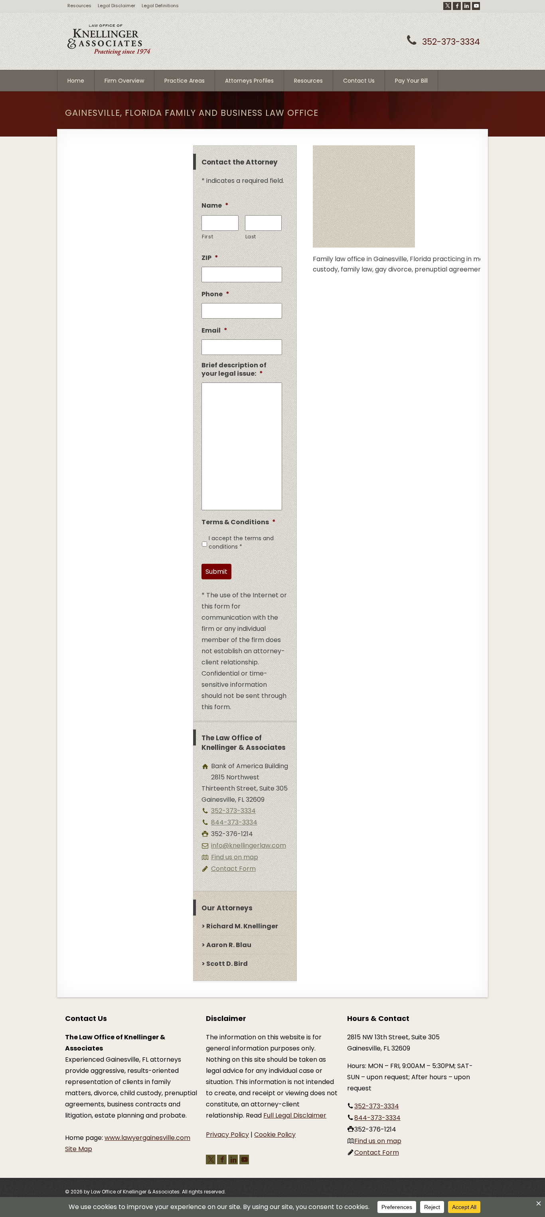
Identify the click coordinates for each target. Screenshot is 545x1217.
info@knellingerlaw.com (248, 845)
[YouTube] (476, 6)
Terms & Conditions (238, 522)
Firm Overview (124, 81)
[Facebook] (457, 6)
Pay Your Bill (411, 81)
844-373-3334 (234, 822)
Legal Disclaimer (116, 5)
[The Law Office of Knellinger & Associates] (109, 54)
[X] (447, 6)
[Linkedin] (466, 6)
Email (214, 331)
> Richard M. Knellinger (239, 926)
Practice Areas (184, 81)
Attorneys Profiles (249, 81)
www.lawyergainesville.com (147, 1137)
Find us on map (234, 857)
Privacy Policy (227, 1134)
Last (251, 236)
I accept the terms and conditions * (241, 542)
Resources (79, 5)
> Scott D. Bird (224, 963)
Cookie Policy (275, 1134)
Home (75, 81)
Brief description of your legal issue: (234, 369)
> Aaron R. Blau (226, 944)
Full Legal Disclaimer (294, 1115)
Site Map (78, 1149)
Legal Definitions (160, 5)
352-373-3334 (451, 42)
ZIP (209, 258)
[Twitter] (210, 1159)
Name (215, 206)
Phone (215, 294)
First (207, 236)
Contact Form (233, 868)
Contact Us (359, 81)
